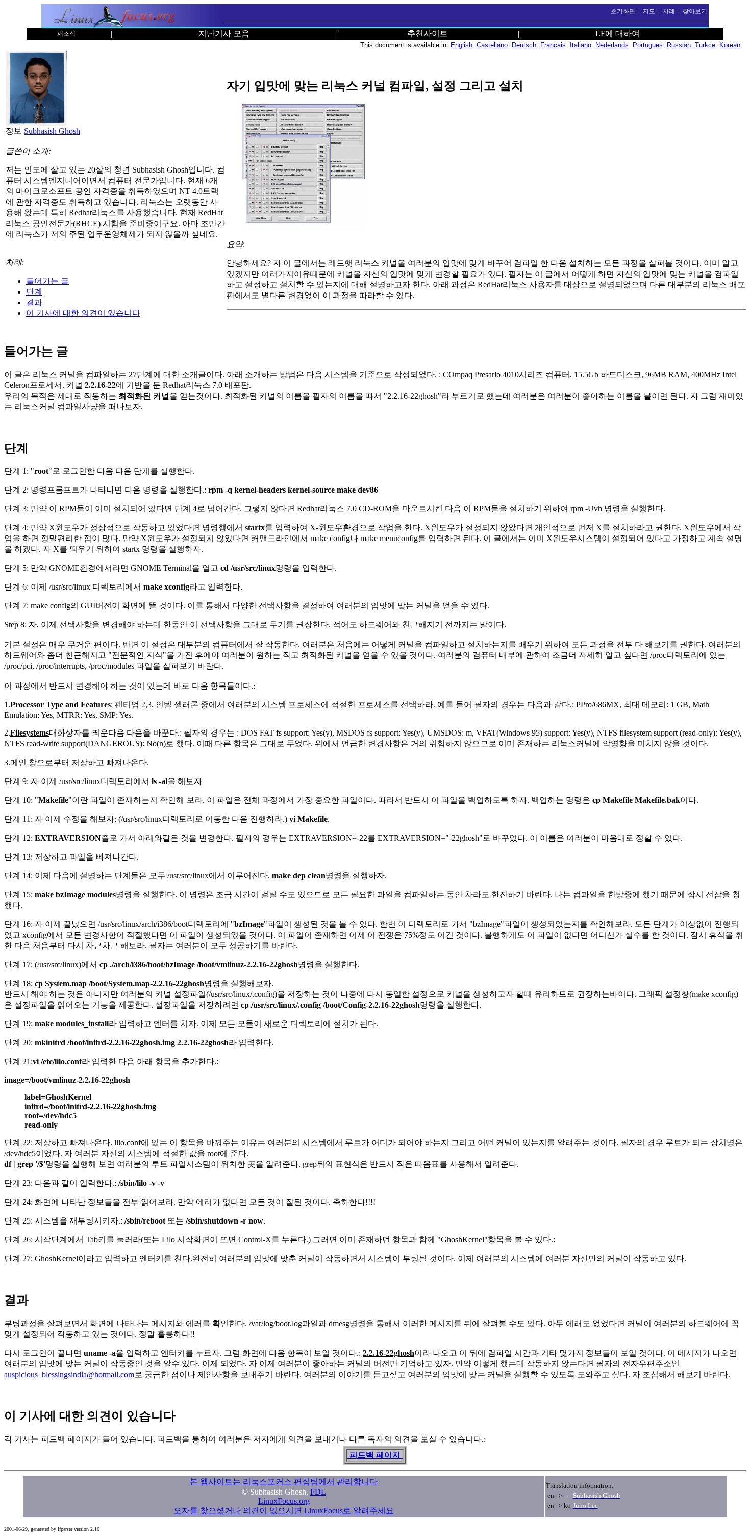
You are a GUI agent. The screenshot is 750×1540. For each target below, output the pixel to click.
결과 (34, 302)
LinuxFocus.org (284, 1501)
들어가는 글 (47, 281)
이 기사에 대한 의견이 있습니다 (83, 313)
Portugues (648, 45)
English (461, 45)
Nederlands (612, 45)
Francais (553, 45)
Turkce (705, 45)
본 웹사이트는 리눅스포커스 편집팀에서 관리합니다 (284, 1481)
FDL (318, 1491)
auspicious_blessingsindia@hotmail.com (69, 1374)
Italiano (580, 45)
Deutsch (524, 45)
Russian (679, 45)
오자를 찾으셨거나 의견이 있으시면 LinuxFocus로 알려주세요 (283, 1510)
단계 (34, 291)
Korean (729, 45)
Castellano (492, 45)
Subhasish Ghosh (52, 131)
